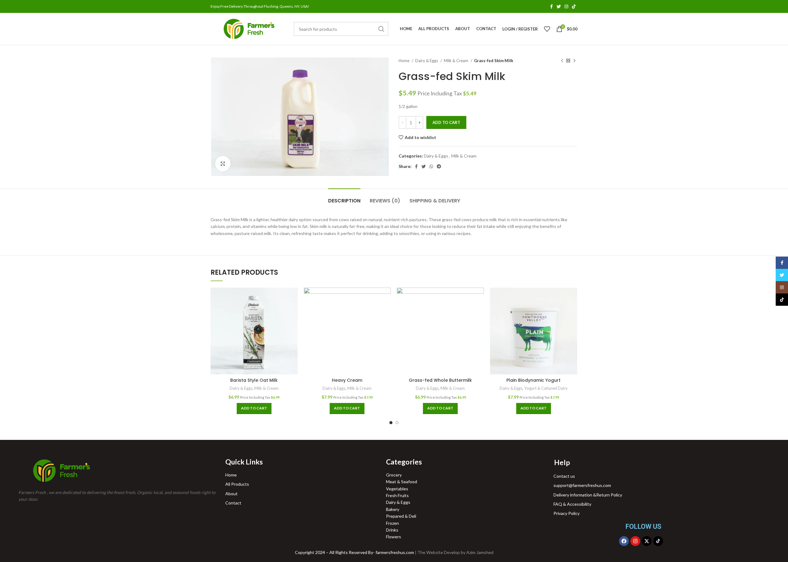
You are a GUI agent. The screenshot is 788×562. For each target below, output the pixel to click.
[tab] (344, 197)
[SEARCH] (381, 29)
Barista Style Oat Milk (254, 380)
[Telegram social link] (439, 166)
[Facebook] (624, 541)
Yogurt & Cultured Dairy (546, 388)
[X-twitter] (647, 541)
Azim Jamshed (479, 552)
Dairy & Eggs (427, 60)
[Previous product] (562, 61)
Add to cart (446, 122)
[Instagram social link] (566, 6)
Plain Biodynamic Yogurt (533, 380)
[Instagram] (635, 541)
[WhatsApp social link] (431, 166)
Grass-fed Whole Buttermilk (440, 380)
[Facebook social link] (551, 6)
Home (404, 60)
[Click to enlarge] (223, 163)
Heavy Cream (347, 380)
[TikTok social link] (573, 6)
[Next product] (574, 61)
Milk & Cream (456, 60)
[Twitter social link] (559, 6)
